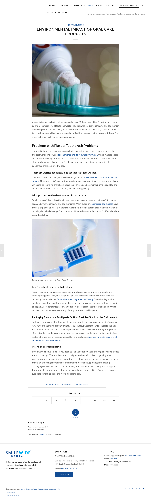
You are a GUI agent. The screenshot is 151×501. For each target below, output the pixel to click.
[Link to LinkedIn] (59, 12)
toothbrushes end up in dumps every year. (78, 154)
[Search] (143, 5)
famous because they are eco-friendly (75, 299)
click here (113, 458)
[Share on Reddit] (104, 400)
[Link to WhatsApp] (52, 12)
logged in (42, 434)
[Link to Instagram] (48, 12)
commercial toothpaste (101, 204)
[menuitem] (52, 5)
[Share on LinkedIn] (75, 400)
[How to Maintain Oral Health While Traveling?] (2, 250)
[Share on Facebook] (37, 400)
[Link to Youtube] (66, 12)
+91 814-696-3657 (69, 468)
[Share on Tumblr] (85, 400)
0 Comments (67, 384)
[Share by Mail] (114, 400)
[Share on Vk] (95, 400)
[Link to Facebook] (55, 12)
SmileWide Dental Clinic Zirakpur (31, 489)
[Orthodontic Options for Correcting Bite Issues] (149, 250)
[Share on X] (47, 400)
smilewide (83, 384)
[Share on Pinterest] (66, 400)
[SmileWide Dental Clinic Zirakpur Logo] (26, 5)
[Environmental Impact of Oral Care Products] (75, 80)
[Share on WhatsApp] (56, 400)
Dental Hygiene (75, 25)
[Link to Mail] (62, 12)
